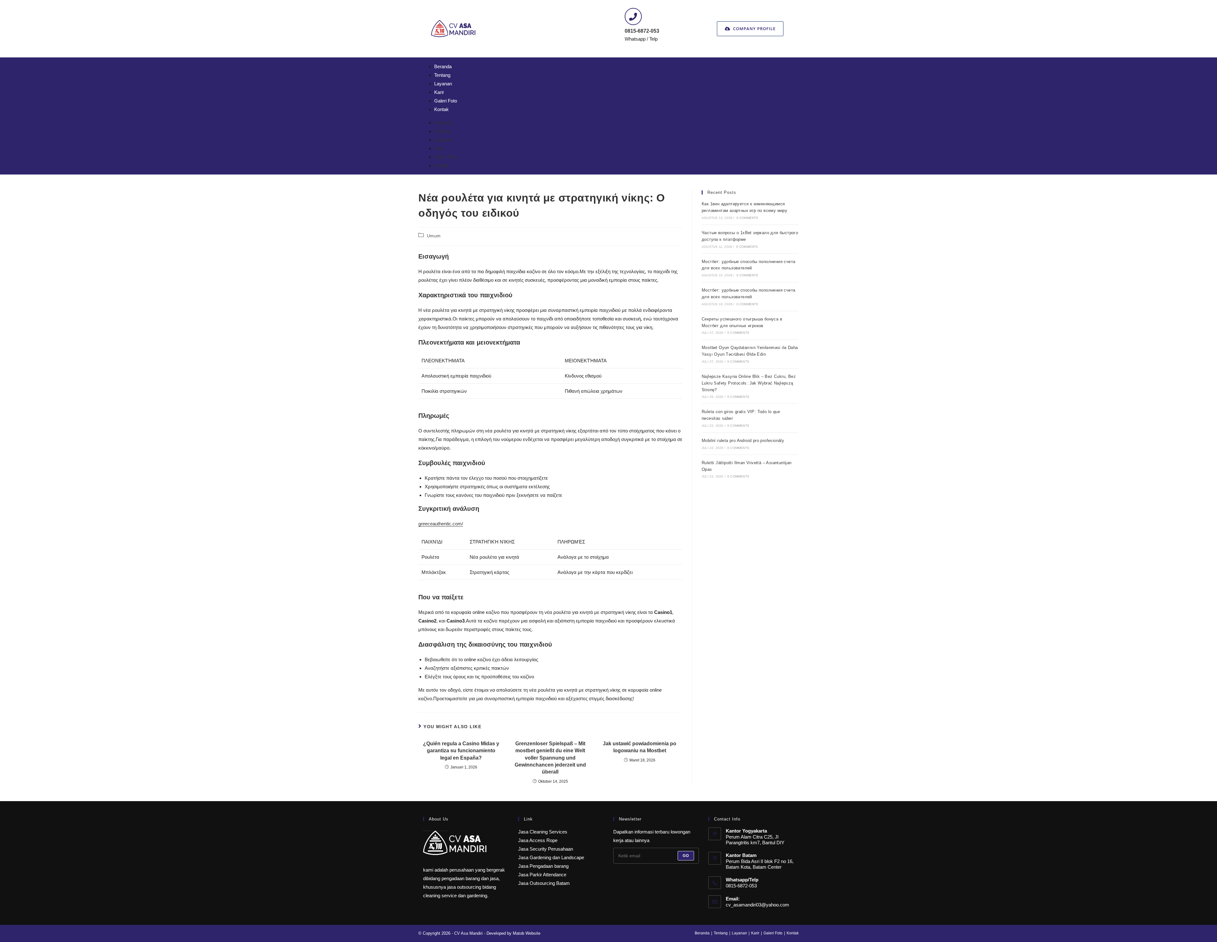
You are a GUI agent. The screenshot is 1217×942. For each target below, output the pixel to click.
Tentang (442, 75)
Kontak (441, 109)
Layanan (443, 83)
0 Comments (747, 218)
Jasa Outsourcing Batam (544, 883)
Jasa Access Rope (537, 840)
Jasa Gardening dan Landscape (551, 857)
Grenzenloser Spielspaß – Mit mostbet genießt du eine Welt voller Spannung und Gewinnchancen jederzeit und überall (550, 758)
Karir (439, 92)
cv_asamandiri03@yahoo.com (757, 904)
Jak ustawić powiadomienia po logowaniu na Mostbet (639, 747)
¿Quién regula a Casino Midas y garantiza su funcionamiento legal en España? (461, 751)
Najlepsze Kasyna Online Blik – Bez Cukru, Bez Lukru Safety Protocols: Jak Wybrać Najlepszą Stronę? (749, 383)
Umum (434, 235)
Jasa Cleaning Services (542, 831)
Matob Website (526, 933)
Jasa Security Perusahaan (545, 849)
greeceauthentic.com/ (440, 523)
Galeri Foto (445, 100)
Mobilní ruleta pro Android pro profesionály (743, 440)
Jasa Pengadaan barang (543, 866)
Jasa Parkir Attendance (542, 874)
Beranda (443, 66)
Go (686, 855)
